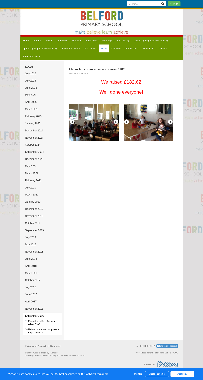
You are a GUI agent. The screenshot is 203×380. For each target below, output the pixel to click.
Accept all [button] (182, 374)
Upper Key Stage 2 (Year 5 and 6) (40, 48)
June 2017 (31, 294)
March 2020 (31, 194)
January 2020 (32, 201)
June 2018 (31, 258)
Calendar (116, 48)
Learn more (101, 374)
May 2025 (30, 95)
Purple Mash (131, 48)
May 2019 (30, 244)
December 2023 (34, 159)
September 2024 (34, 152)
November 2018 (34, 251)
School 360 (148, 48)
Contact (163, 48)
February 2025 (33, 116)
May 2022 (30, 166)
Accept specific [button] (157, 374)
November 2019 (34, 216)
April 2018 (31, 266)
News (104, 48)
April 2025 (31, 102)
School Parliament (71, 48)
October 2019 (32, 223)
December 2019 (34, 209)
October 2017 (32, 280)
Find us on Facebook (168, 346)
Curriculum (62, 40)
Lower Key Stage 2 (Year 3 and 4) (151, 40)
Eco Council (90, 48)
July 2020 (30, 187)
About (49, 40)
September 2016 (34, 316)
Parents (37, 40)
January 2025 (32, 123)
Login (175, 3)
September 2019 (34, 230)
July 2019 (30, 237)
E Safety (76, 40)
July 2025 (30, 80)
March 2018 (31, 273)
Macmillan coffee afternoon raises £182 (42, 322)
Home (26, 40)
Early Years (91, 40)
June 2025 (31, 87)
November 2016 (34, 308)
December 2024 (34, 130)
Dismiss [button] (138, 374)
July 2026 (30, 73)
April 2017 (31, 301)
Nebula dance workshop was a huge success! (43, 331)
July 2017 (30, 287)
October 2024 (32, 144)
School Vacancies (31, 56)
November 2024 (34, 137)
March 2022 (31, 173)
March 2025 (31, 109)
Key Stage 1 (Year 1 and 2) (115, 40)
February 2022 (33, 180)
